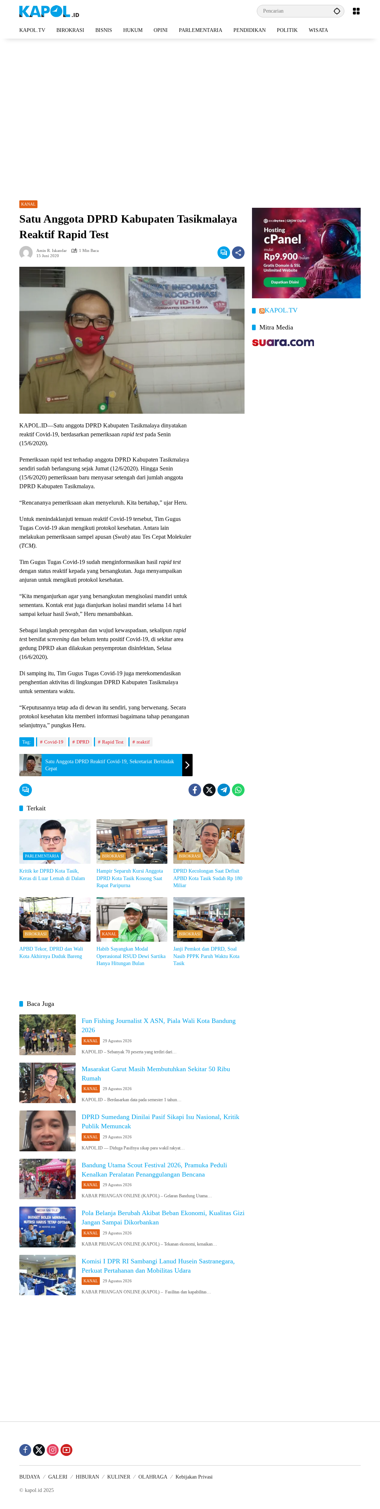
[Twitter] (209, 790)
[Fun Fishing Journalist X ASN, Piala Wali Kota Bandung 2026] (47, 1034)
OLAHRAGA (152, 1477)
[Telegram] (223, 790)
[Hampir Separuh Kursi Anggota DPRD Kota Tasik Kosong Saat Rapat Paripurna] (132, 841)
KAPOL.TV (281, 310)
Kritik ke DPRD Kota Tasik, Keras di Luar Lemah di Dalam (52, 874)
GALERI (58, 1477)
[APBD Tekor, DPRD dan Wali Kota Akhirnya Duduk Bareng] (55, 919)
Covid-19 (53, 742)
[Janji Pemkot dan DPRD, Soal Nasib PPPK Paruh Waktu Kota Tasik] (209, 919)
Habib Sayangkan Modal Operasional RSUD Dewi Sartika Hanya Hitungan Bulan (131, 956)
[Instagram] (53, 1450)
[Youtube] (66, 1450)
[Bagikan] (238, 252)
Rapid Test (113, 742)
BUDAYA (29, 1477)
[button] (337, 11)
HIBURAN (87, 1477)
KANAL (28, 204)
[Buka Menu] (356, 11)
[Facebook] (195, 790)
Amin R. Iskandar (51, 251)
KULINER (118, 1477)
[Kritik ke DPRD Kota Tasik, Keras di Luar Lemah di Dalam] (55, 841)
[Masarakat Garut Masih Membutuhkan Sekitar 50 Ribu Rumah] (47, 1083)
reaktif (143, 742)
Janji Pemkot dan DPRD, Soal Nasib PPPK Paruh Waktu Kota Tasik (206, 956)
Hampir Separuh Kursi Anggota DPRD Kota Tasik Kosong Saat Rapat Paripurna (129, 878)
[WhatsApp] (238, 790)
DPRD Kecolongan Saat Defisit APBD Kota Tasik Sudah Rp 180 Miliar (207, 878)
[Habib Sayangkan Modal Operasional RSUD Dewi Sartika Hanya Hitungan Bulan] (132, 919)
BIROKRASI (113, 856)
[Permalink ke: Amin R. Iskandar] (27, 252)
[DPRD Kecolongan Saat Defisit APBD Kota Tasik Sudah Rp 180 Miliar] (209, 841)
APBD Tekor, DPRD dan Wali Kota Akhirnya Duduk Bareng (51, 952)
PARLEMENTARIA (42, 856)
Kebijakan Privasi (194, 1477)
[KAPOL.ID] (49, 10)
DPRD (82, 742)
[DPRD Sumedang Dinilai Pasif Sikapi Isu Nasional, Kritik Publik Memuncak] (47, 1131)
